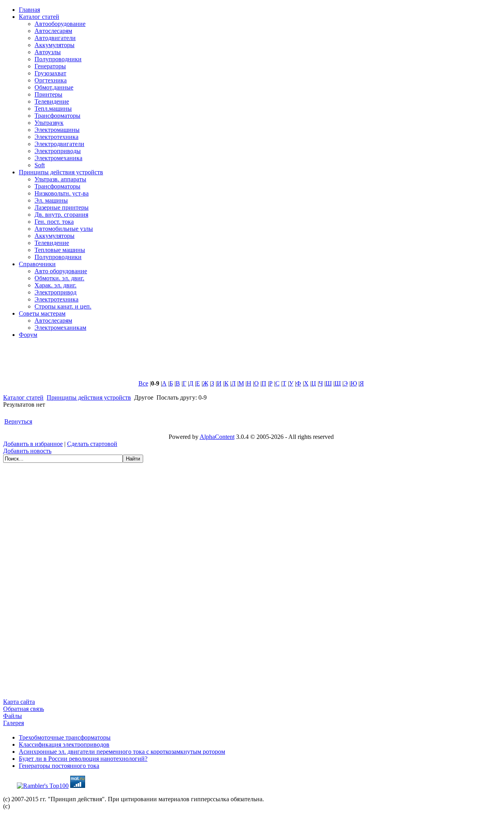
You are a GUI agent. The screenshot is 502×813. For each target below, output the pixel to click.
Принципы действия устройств (61, 172)
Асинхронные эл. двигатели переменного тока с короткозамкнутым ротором (122, 751)
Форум (28, 334)
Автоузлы (48, 52)
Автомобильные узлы (64, 228)
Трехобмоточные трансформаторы (65, 737)
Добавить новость (27, 451)
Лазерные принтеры (62, 207)
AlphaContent (217, 436)
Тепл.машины (53, 108)
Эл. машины (51, 200)
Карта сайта (19, 701)
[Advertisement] (193, 362)
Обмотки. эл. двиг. (59, 278)
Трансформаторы (57, 115)
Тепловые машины (60, 250)
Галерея (13, 723)
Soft (40, 165)
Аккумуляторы (55, 45)
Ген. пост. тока (54, 221)
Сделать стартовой (92, 443)
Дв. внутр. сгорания (61, 214)
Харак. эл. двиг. (55, 285)
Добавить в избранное (33, 443)
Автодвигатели (55, 38)
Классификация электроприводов (64, 744)
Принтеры (48, 94)
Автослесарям (53, 30)
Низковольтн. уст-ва (62, 193)
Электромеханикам (60, 327)
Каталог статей (39, 16)
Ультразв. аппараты (60, 179)
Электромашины (57, 129)
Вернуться (18, 421)
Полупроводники (58, 59)
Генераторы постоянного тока (59, 765)
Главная (29, 9)
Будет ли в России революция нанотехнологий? (83, 758)
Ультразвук (49, 122)
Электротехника (56, 136)
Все (143, 383)
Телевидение (52, 101)
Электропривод (55, 292)
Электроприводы (58, 151)
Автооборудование (60, 23)
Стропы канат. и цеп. (63, 306)
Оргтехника (51, 80)
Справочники (37, 264)
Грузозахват (50, 73)
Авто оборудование (61, 271)
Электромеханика (58, 158)
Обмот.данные (54, 87)
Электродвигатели (59, 144)
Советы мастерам (42, 313)
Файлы (12, 716)
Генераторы (50, 66)
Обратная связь (23, 708)
